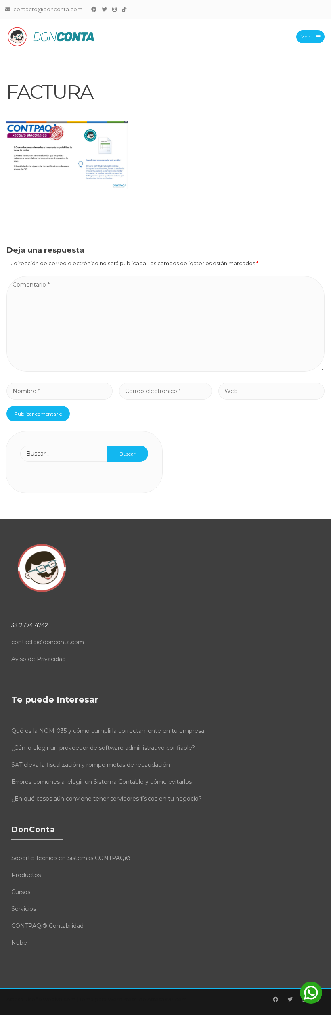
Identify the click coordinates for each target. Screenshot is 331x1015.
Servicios (23, 908)
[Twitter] (104, 9)
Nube (19, 942)
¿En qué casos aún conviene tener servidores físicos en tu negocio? (106, 798)
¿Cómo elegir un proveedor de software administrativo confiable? (103, 747)
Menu (307, 36)
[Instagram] (114, 9)
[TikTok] (124, 9)
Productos (26, 875)
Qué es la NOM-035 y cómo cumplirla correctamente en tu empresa (107, 731)
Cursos (20, 892)
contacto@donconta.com (47, 642)
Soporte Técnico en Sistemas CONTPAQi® (71, 858)
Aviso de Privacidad (38, 659)
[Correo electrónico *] (165, 391)
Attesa (14, 999)
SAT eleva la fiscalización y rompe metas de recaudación (90, 764)
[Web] (271, 391)
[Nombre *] (59, 391)
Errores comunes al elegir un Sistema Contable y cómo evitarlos (101, 781)
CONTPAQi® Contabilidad (47, 925)
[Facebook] (94, 9)
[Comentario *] (165, 369)
